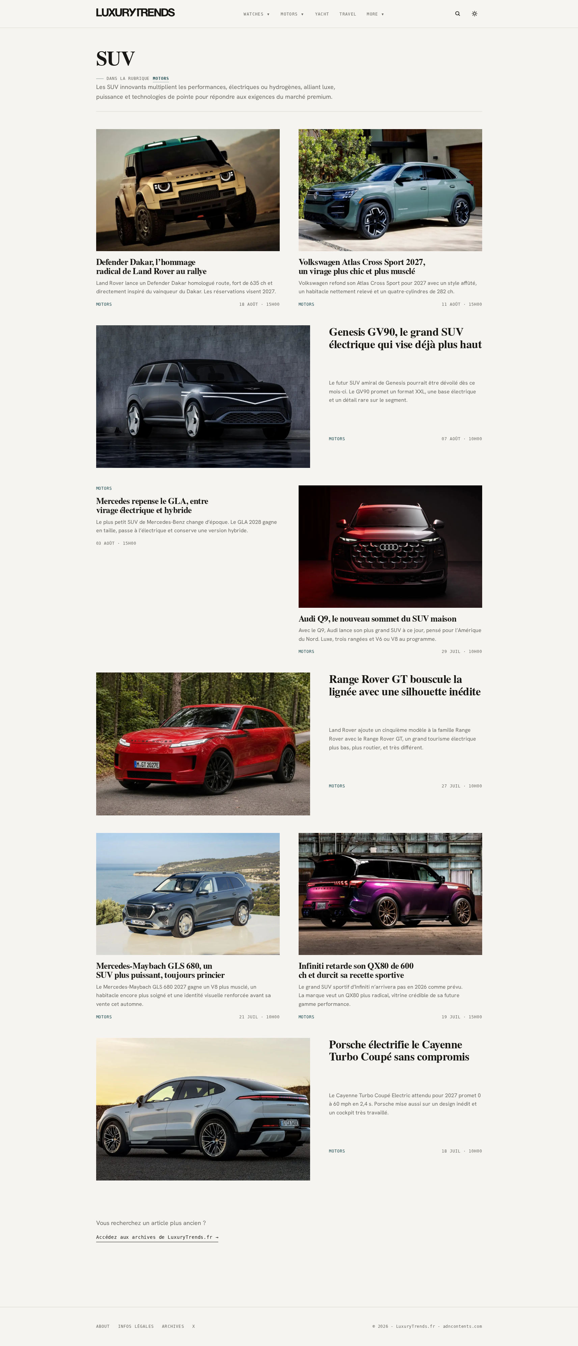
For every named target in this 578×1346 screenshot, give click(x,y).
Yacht (322, 14)
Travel (348, 14)
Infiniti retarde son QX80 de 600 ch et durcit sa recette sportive (356, 970)
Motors (289, 14)
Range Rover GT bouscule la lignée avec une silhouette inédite (404, 684)
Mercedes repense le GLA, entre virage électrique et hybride (152, 505)
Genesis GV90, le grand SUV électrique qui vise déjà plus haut (405, 337)
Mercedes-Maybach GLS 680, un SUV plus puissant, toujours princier (160, 970)
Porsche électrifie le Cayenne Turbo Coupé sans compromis (399, 1050)
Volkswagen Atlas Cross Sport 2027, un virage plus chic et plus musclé (362, 266)
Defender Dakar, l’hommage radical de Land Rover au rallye (151, 266)
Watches (254, 14)
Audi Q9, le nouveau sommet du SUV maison (378, 618)
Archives (173, 1326)
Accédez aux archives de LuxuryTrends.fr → (157, 1237)
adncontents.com (462, 1326)
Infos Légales (136, 1326)
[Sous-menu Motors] (302, 14)
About (103, 1326)
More (372, 14)
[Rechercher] (457, 13)
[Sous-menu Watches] (268, 14)
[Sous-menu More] (382, 14)
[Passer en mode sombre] (474, 13)
